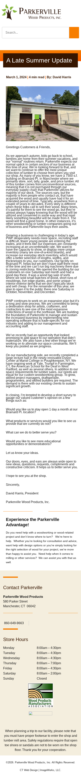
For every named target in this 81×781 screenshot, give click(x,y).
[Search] (74, 32)
